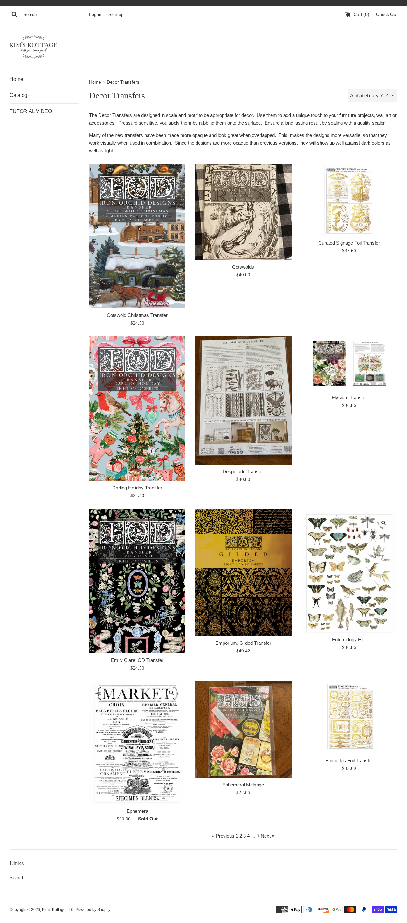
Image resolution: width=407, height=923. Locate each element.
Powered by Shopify (93, 909)
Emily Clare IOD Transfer (137, 660)
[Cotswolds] (243, 212)
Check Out (386, 14)
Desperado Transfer (243, 471)
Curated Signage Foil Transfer (349, 243)
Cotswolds (243, 267)
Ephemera (137, 811)
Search (17, 877)
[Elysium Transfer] (349, 363)
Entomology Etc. (349, 639)
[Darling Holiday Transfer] (137, 408)
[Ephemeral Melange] (243, 729)
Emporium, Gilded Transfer (243, 643)
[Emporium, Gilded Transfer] (243, 572)
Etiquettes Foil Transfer (349, 760)
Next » (267, 836)
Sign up (116, 14)
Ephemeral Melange (243, 784)
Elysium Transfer (349, 397)
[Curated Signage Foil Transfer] (349, 200)
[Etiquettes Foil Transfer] (349, 717)
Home (16, 79)
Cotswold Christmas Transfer (137, 315)
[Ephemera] (137, 742)
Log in (95, 14)
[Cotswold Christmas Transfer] (137, 236)
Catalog (18, 95)
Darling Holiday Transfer (137, 487)
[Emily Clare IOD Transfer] (137, 581)
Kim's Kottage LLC (58, 909)
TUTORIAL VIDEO (31, 111)
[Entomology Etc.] (349, 571)
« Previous (223, 836)
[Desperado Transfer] (243, 400)
